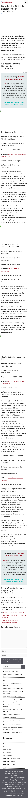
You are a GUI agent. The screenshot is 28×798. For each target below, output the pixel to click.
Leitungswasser (7, 752)
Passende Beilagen (8, 767)
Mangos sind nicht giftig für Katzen (12, 724)
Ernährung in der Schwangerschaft (12, 758)
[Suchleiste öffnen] (22, 2)
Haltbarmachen (7, 749)
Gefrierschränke (7, 755)
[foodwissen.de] (6, 2)
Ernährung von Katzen (9, 761)
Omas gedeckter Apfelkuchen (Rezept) (13, 732)
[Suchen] (23, 667)
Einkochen (6, 746)
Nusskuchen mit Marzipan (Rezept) (12, 696)
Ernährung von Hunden (9, 764)
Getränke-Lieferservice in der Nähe (14, 613)
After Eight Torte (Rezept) (9, 717)
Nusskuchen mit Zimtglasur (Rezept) (12, 699)
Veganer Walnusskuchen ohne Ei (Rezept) (13, 688)
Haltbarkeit (6, 741)
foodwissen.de (12, 771)
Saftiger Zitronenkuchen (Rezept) (11, 714)
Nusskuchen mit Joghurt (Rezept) (11, 702)
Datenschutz (14, 775)
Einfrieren (5, 744)
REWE (5, 84)
